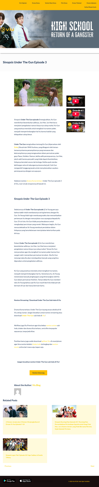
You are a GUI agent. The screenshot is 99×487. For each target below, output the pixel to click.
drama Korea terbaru (34, 181)
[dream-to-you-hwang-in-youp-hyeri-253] (15, 406)
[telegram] (51, 482)
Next (92, 466)
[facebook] (34, 482)
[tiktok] (44, 482)
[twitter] (37, 482)
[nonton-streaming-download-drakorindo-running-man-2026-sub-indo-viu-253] (64, 406)
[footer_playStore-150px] (9, 480)
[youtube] (48, 482)
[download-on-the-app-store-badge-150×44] (25, 480)
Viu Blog (36, 385)
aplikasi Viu (46, 341)
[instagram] (41, 482)
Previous (8, 466)
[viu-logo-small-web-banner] (7, 26)
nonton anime (51, 325)
